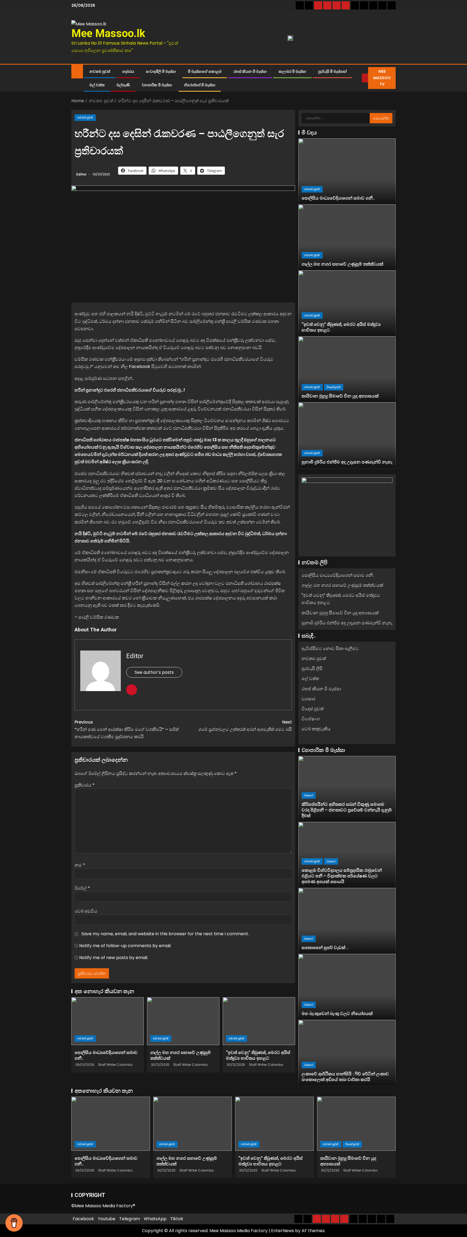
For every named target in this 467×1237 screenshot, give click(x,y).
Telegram (129, 1219)
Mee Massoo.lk (108, 33)
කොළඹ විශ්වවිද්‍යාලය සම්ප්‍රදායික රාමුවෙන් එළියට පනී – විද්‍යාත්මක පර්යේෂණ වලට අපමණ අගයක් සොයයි (342, 876)
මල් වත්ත (97, 85)
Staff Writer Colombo (115, 1064)
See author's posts (154, 672)
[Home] (77, 71)
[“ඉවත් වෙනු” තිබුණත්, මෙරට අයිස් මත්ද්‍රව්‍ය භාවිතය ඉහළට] (259, 1021)
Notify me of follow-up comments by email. (125, 946)
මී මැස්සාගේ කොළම (205, 71)
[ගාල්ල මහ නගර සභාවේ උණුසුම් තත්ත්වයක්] (183, 1021)
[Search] (358, 78)
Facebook (83, 1219)
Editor (81, 174)
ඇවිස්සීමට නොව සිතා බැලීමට (330, 648)
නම (80, 865)
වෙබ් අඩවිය (86, 911)
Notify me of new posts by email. (113, 957)
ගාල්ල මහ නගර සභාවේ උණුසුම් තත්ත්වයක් (342, 264)
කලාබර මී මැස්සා (292, 71)
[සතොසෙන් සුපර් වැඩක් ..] (347, 921)
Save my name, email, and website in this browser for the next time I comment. (165, 934)
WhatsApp (155, 1219)
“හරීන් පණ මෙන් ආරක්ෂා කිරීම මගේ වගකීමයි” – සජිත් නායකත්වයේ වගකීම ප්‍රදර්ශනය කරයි (127, 729)
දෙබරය (128, 71)
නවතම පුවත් (99, 71)
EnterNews (282, 1231)
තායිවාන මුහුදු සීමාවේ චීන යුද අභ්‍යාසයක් (340, 396)
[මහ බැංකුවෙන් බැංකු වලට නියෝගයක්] (347, 987)
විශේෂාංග (311, 719)
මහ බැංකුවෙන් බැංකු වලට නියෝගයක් (337, 1013)
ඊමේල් (82, 888)
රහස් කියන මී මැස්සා (250, 71)
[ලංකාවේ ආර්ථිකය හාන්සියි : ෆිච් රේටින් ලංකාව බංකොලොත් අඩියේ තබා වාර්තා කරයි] (347, 1053)
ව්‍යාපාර (308, 699)
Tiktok (176, 1219)
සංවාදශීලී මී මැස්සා (161, 71)
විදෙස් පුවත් (334, 387)
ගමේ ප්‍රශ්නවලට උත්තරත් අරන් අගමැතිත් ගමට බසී (245, 725)
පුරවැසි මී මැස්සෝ (332, 71)
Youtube (106, 1219)
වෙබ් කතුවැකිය (316, 729)
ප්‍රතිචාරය (85, 785)
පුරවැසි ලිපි (312, 668)
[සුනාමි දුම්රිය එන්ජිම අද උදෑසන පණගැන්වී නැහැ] (347, 435)
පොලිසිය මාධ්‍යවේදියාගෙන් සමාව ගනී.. (338, 198)
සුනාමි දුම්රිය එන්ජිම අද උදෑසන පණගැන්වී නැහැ (347, 462)
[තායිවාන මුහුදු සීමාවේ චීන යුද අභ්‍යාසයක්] (347, 369)
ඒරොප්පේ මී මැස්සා (199, 85)
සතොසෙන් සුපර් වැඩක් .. (325, 947)
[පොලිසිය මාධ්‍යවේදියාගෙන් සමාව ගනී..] (107, 1021)
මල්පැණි (123, 85)
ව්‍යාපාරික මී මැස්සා (157, 85)
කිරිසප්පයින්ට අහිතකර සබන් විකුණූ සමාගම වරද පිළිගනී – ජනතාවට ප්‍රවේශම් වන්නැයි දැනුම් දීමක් (347, 810)
